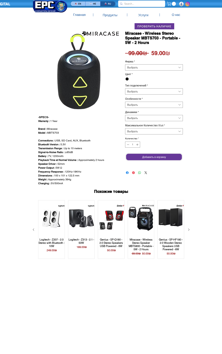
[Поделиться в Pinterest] (133, 173)
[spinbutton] (133, 144)
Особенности (134, 98)
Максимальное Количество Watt (145, 125)
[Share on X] (146, 173)
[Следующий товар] (189, 230)
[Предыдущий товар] (33, 230)
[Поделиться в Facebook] (127, 173)
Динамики (132, 112)
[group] (111, 229)
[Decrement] (128, 144)
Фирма (130, 61)
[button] (172, 4)
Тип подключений (136, 85)
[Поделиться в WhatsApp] (140, 173)
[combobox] (154, 67)
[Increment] (138, 144)
